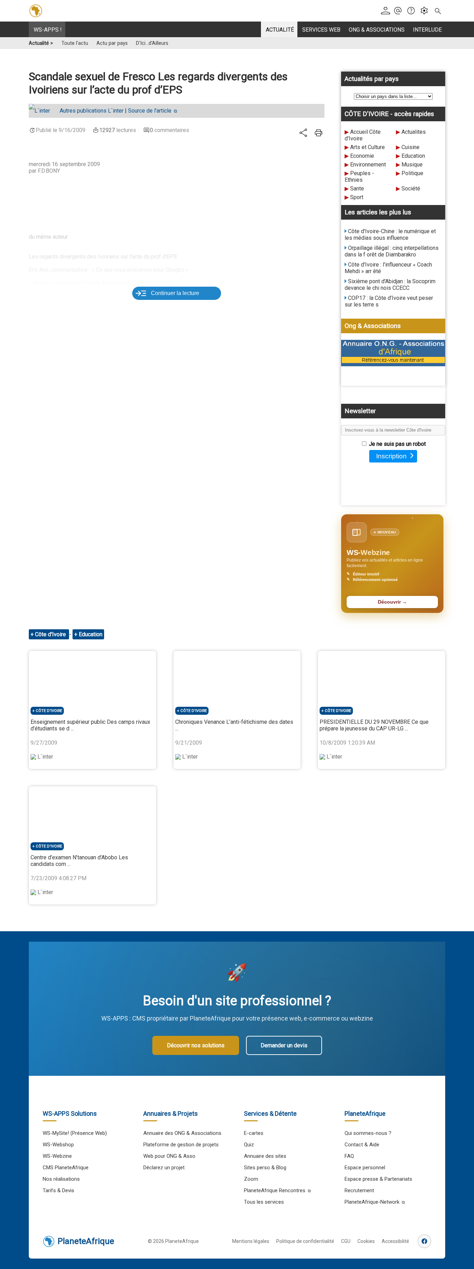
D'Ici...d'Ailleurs (152, 43)
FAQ (349, 1156)
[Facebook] (424, 1241)
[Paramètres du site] (426, 11)
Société (410, 188)
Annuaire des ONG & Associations (182, 1133)
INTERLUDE (427, 29)
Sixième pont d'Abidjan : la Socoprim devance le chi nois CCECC (390, 284)
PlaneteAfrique (86, 1241)
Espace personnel (365, 1167)
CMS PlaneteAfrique (65, 1167)
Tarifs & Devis (58, 1190)
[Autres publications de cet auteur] (43, 111)
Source (149, 110)
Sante (357, 188)
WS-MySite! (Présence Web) (75, 1133)
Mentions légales (250, 1241)
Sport (356, 197)
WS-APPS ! (48, 29)
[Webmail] (400, 11)
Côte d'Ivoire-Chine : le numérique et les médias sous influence (390, 234)
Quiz (249, 1144)
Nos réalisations (61, 1179)
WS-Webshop (58, 1144)
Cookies (366, 1241)
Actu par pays (112, 43)
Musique (412, 164)
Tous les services (264, 1202)
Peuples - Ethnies (359, 176)
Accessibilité (395, 1241)
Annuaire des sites (265, 1156)
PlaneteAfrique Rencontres (274, 1190)
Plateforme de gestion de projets (181, 1144)
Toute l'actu (74, 43)
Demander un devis (284, 1045)
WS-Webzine (57, 1156)
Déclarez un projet (164, 1167)
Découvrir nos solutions (196, 1045)
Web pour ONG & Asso (169, 1156)
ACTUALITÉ (280, 29)
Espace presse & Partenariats (378, 1179)
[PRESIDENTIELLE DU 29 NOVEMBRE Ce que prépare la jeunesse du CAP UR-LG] (381, 676)
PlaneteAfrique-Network (372, 1202)
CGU (345, 1241)
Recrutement (359, 1190)
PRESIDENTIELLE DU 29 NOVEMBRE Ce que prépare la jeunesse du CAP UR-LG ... (374, 725)
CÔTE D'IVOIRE (49, 711)
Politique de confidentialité (305, 1241)
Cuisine (410, 147)
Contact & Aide (362, 1144)
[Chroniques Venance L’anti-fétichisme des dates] (237, 676)
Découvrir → (392, 602)
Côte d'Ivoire (51, 634)
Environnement (368, 164)
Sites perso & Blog (265, 1167)
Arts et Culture (367, 147)
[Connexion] (386, 11)
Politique (412, 173)
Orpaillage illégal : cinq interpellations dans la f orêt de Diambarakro (392, 251)
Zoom (251, 1179)
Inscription (391, 456)
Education (413, 156)
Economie (362, 156)
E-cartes (253, 1133)
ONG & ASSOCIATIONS (377, 29)
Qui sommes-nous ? (368, 1133)
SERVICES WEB (321, 29)
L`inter (92, 110)
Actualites (413, 132)
